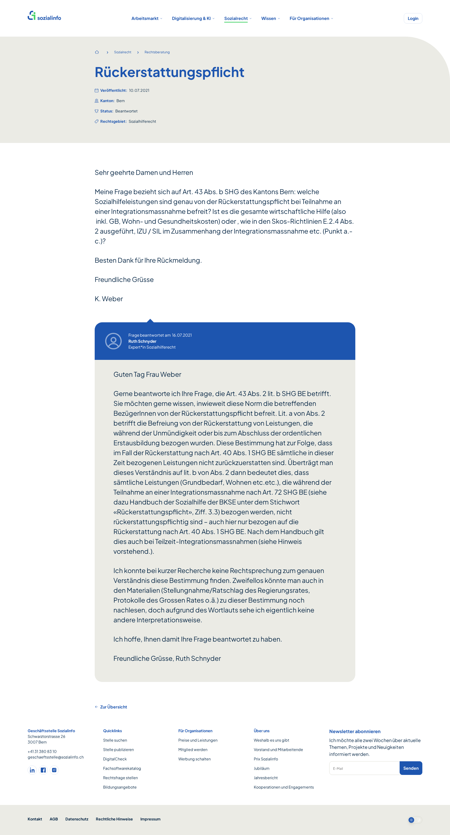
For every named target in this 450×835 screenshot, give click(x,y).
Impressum (150, 818)
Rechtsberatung (157, 52)
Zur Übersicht (113, 706)
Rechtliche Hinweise (114, 818)
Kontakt (35, 818)
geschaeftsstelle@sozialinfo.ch (56, 756)
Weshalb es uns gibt (271, 740)
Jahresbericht (266, 777)
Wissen (268, 18)
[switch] (414, 820)
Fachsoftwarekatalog (122, 768)
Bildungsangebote (120, 787)
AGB (54, 818)
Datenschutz (76, 818)
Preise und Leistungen (198, 740)
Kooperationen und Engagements (284, 787)
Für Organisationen (309, 18)
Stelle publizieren (118, 749)
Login (413, 18)
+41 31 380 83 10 (42, 751)
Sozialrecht (236, 18)
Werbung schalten (194, 758)
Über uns (262, 730)
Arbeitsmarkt (144, 18)
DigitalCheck (115, 758)
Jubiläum (262, 768)
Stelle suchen (115, 740)
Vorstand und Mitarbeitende (278, 749)
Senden (411, 768)
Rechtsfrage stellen (120, 777)
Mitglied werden (192, 749)
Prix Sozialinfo (266, 758)
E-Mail (338, 768)
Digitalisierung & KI (191, 18)
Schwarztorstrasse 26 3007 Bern (46, 739)
